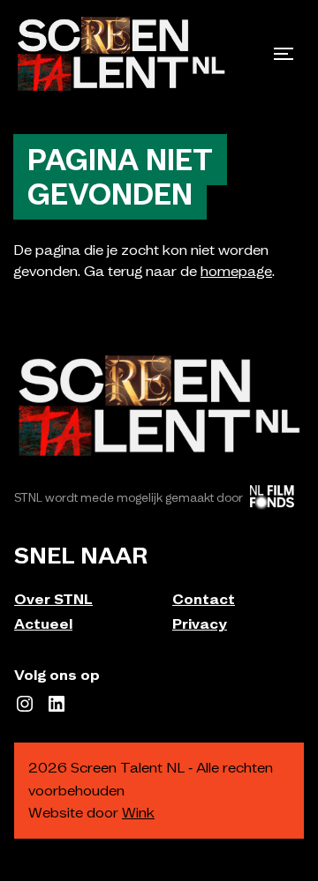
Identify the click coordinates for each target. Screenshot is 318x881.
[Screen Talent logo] (121, 53)
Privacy (199, 623)
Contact (203, 599)
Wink (138, 812)
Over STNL (53, 599)
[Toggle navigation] (283, 53)
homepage (236, 271)
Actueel (43, 623)
